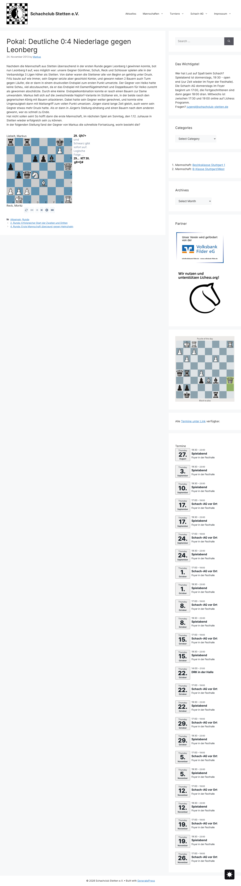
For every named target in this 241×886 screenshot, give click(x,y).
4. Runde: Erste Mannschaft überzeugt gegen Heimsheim (41, 226)
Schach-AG (197, 13)
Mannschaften (151, 13)
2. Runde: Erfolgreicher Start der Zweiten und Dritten (39, 222)
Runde (25, 219)
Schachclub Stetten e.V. (54, 13)
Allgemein (15, 219)
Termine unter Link (193, 421)
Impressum (220, 13)
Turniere (175, 13)
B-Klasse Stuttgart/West (208, 169)
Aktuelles (130, 13)
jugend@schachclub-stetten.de (207, 106)
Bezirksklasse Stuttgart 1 (208, 165)
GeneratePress (146, 880)
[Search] (229, 41)
